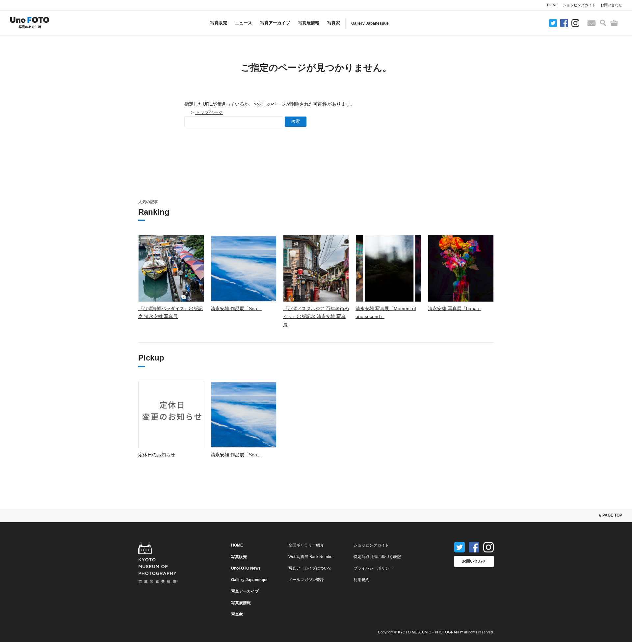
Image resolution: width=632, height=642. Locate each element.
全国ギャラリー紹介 (306, 545)
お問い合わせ (611, 5)
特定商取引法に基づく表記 (377, 556)
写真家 (333, 23)
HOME (552, 5)
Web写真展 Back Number (311, 556)
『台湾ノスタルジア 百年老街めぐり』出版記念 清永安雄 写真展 (316, 316)
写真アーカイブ (275, 23)
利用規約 (361, 579)
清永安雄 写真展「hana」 (454, 308)
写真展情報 (308, 23)
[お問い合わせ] (591, 23)
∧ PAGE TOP (610, 515)
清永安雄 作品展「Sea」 (236, 308)
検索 (295, 121)
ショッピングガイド (579, 5)
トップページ (209, 112)
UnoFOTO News (246, 568)
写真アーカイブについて (310, 568)
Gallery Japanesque (370, 23)
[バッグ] (614, 23)
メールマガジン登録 (306, 579)
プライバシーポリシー (373, 568)
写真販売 (218, 23)
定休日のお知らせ (156, 454)
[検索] (603, 22)
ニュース (243, 23)
